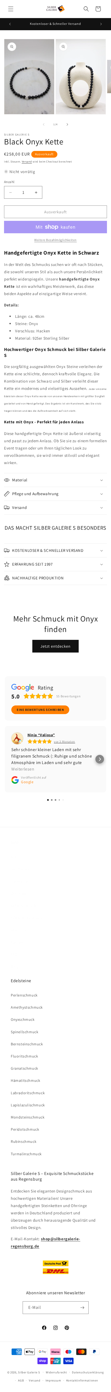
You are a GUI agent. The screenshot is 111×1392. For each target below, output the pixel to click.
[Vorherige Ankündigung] (10, 24)
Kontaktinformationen (82, 1380)
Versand (27, 161)
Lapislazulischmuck (28, 1105)
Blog (15, 966)
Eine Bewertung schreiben (40, 710)
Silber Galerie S (29, 1372)
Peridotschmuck (25, 1129)
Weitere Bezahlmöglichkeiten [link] (55, 240)
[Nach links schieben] (44, 124)
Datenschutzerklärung (88, 1372)
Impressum (53, 1380)
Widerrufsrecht (56, 1372)
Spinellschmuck (24, 1031)
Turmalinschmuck (26, 1153)
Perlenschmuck (24, 995)
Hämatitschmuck (25, 1080)
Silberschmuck (23, 905)
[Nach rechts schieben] (67, 124)
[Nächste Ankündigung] (101, 24)
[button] (11, 9)
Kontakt (18, 942)
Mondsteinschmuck (28, 1117)
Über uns (19, 930)
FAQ (14, 954)
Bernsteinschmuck (27, 1044)
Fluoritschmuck (24, 1056)
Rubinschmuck (23, 1141)
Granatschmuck (24, 1068)
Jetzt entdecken (55, 646)
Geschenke (20, 869)
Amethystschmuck (27, 1007)
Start (15, 856)
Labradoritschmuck (28, 1092)
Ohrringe (18, 893)
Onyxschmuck (23, 1019)
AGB (21, 1380)
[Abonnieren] (82, 1307)
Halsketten (20, 881)
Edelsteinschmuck (27, 917)
